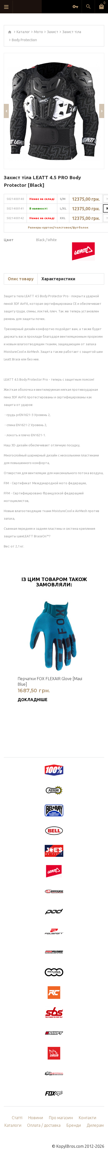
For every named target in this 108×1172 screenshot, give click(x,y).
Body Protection (24, 40)
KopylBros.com (70, 1146)
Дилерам (95, 1125)
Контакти (87, 1117)
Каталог (23, 32)
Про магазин (61, 1117)
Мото (38, 32)
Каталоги (12, 1125)
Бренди (73, 1125)
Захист (52, 32)
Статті (17, 1117)
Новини (35, 1117)
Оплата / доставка (44, 1125)
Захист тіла (71, 32)
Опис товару (21, 279)
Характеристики (58, 279)
